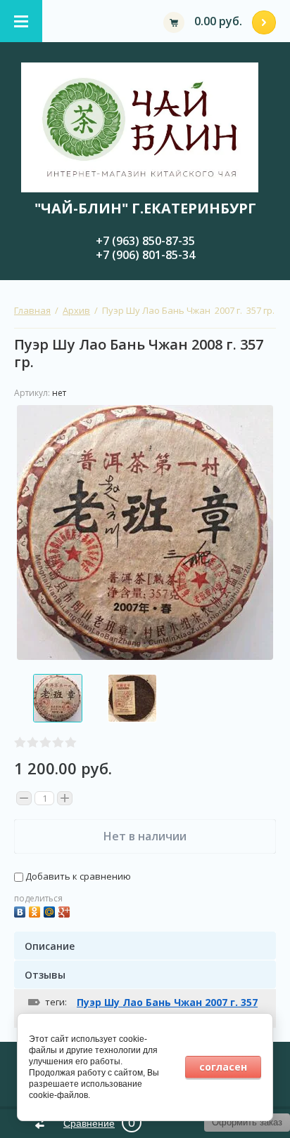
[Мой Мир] (51, 910)
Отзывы (45, 974)
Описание (50, 946)
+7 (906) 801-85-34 (145, 255)
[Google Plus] (65, 910)
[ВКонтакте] (21, 910)
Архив (76, 310)
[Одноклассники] (36, 910)
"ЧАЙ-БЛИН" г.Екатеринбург (145, 208)
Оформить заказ (264, 22)
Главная (32, 310)
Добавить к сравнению (77, 876)
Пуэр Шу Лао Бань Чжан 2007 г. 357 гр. (167, 1008)
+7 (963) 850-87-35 (145, 241)
